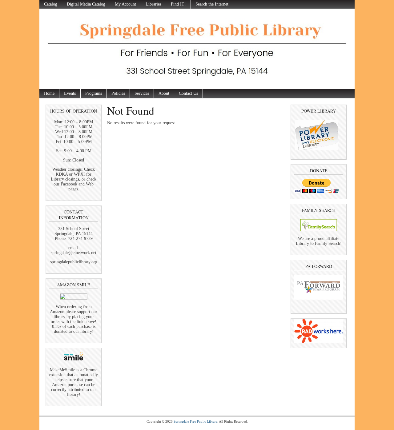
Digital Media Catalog (86, 4)
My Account (125, 4)
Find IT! (178, 4)
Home (49, 93)
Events (70, 93)
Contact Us (188, 93)
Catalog (50, 4)
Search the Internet (211, 4)
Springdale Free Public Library (195, 421)
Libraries (153, 4)
